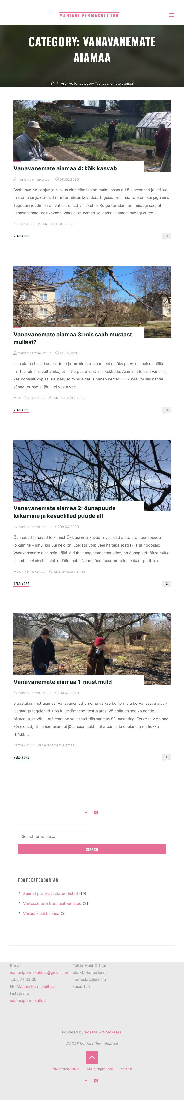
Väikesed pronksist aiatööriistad (52, 903)
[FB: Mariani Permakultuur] (86, 813)
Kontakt (126, 1069)
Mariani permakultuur (89, 15)
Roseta (90, 1032)
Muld (17, 398)
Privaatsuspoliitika (65, 1069)
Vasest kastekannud (41, 913)
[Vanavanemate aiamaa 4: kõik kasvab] (92, 136)
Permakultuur (23, 224)
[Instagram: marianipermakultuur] (96, 813)
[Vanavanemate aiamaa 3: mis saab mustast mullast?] (92, 301)
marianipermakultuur (28, 1000)
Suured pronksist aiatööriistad (50, 893)
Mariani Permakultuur (36, 986)
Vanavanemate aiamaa (55, 224)
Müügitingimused (100, 1069)
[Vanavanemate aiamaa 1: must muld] (92, 649)
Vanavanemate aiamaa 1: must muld (62, 681)
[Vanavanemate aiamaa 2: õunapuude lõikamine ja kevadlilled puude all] (92, 475)
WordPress (111, 1032)
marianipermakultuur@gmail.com (39, 972)
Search (92, 849)
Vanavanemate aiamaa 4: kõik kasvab (65, 168)
